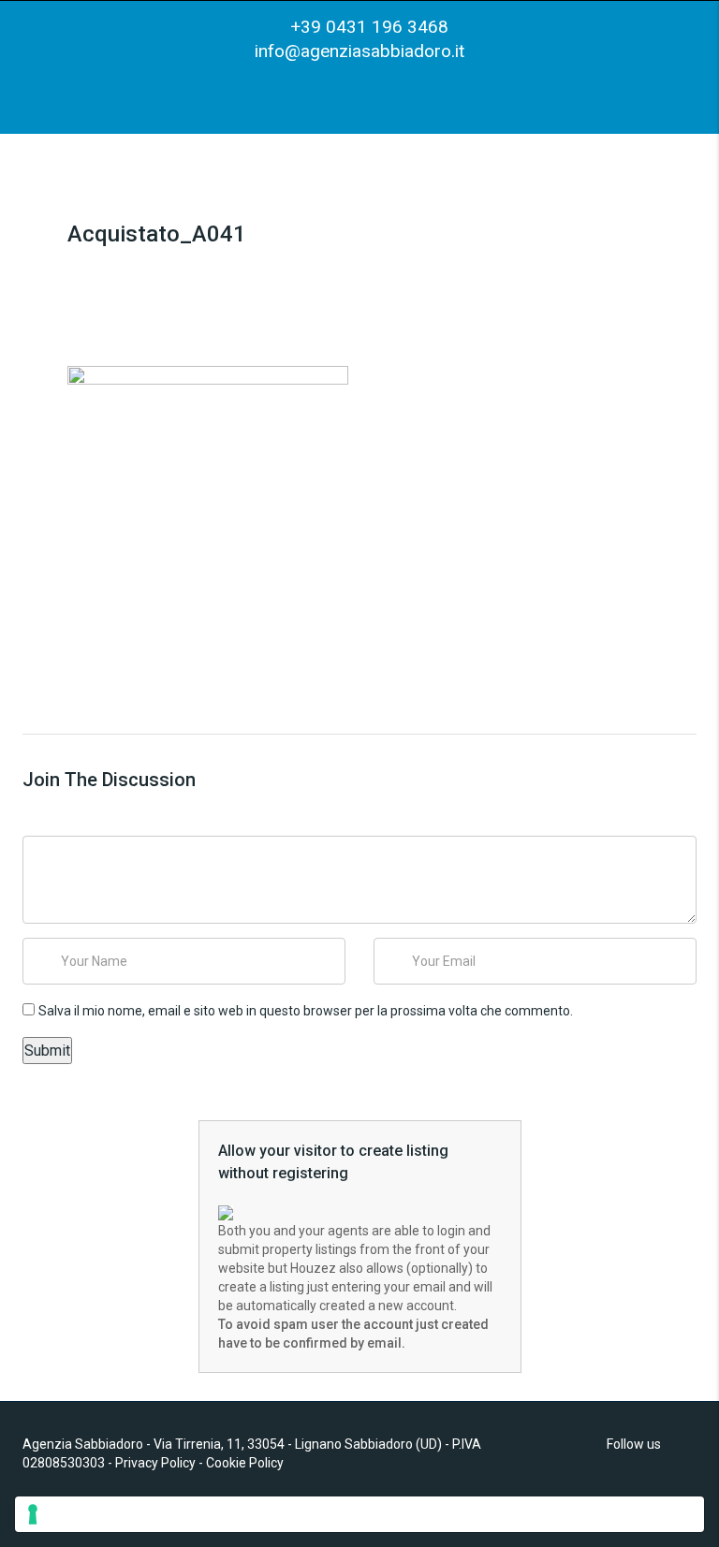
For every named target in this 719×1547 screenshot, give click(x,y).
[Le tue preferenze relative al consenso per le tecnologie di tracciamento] (359, 1514)
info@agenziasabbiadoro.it (359, 51)
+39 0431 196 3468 (367, 26)
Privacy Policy (155, 1462)
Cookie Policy (245, 1462)
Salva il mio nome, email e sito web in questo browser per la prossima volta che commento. (305, 1010)
